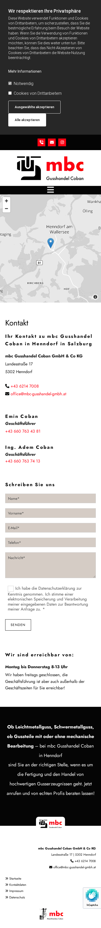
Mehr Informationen (24, 71)
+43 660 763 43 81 (22, 431)
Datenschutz (17, 897)
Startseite (15, 878)
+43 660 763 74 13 (22, 461)
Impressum (16, 891)
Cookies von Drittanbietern (38, 93)
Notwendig (23, 83)
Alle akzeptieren (27, 120)
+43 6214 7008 (25, 386)
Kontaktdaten (17, 884)
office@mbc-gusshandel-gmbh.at (38, 394)
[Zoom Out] (6, 208)
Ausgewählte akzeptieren (34, 107)
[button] (50, 190)
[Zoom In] (6, 201)
